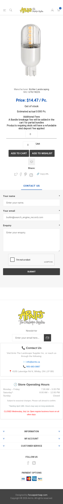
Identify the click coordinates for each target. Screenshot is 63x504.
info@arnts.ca (33, 362)
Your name (9, 196)
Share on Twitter (16, 174)
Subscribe (47, 337)
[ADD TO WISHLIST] (31, 161)
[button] (43, 174)
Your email (9, 211)
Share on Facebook (20, 174)
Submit (31, 271)
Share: (31, 168)
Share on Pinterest (25, 174)
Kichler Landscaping (39, 89)
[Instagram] (33, 463)
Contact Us (31, 185)
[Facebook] (28, 463)
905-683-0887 (33, 366)
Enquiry (7, 225)
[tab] (31, 186)
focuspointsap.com (37, 495)
